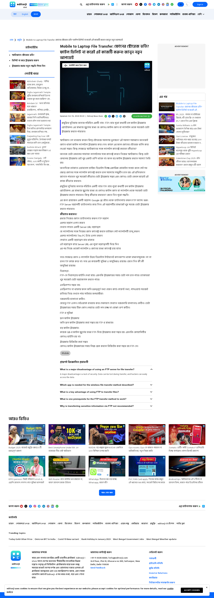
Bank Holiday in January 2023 (96, 539)
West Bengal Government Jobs (128, 539)
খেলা (138, 14)
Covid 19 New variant (68, 539)
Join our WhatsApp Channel (140, 116)
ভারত (89, 14)
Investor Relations (158, 573)
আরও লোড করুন (107, 492)
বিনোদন (146, 14)
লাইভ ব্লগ (180, 523)
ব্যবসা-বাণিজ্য (188, 14)
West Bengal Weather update (161, 539)
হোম (11, 40)
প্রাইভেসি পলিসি (156, 563)
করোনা (144, 523)
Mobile (65, 353)
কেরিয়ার (135, 523)
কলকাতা (164, 14)
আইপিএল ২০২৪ (117, 14)
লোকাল (129, 14)
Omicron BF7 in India (45, 539)
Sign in (200, 4)
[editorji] (16, 556)
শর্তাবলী (152, 558)
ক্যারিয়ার (153, 578)
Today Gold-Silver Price (20, 539)
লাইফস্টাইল (175, 14)
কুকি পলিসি (154, 568)
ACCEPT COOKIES (192, 590)
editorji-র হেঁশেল (166, 523)
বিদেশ (154, 14)
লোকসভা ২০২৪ (101, 14)
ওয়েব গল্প (125, 523)
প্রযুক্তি (19, 40)
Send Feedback (97, 567)
